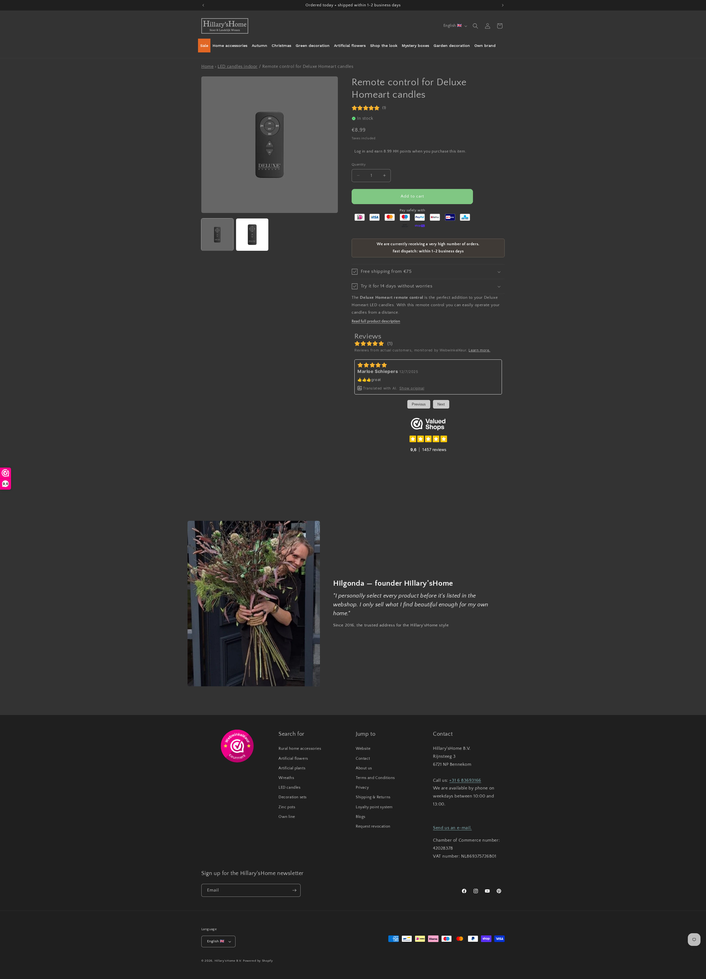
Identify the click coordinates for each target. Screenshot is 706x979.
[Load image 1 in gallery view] (217, 234)
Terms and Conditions (375, 778)
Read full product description (376, 321)
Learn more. (479, 350)
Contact (363, 758)
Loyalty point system (374, 807)
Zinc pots (287, 807)
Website (363, 748)
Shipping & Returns (373, 797)
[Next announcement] (503, 5)
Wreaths (286, 778)
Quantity (359, 164)
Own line (287, 817)
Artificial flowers (293, 758)
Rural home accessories (300, 748)
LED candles (290, 787)
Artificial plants (292, 768)
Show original (411, 388)
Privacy (362, 787)
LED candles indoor (238, 66)
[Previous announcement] (203, 5)
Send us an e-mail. (452, 827)
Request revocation (373, 826)
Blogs (360, 817)
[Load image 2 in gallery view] (252, 234)
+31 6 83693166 (465, 780)
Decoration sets (293, 797)
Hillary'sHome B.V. (228, 960)
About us (364, 768)
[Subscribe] (294, 890)
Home (207, 66)
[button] (475, 26)
